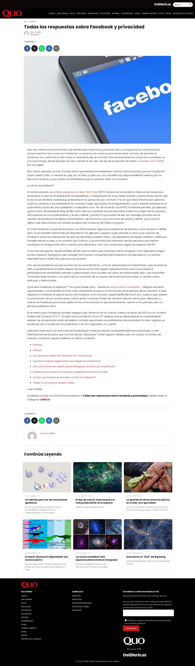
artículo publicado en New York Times (75, 192)
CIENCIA (52, 13)
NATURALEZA (93, 13)
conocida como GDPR (151, 161)
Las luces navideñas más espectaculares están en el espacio (96, 558)
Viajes (137, 13)
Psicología (81, 13)
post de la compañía (127, 287)
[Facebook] (27, 48)
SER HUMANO (62, 13)
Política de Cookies (80, 607)
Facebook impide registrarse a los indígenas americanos (67, 361)
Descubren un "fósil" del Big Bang (145, 556)
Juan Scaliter (35, 32)
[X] (34, 48)
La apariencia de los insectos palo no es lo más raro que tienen (148, 501)
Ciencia (37, 350)
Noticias (37, 344)
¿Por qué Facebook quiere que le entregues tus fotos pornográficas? (74, 366)
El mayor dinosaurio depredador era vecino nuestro (46, 558)
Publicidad (77, 610)
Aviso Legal (77, 599)
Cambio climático (149, 13)
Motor (168, 13)
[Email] (56, 48)
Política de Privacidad (82, 603)
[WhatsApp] (42, 48)
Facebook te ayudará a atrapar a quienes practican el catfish (70, 372)
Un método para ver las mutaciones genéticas (46, 501)
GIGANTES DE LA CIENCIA (183, 13)
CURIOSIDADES (127, 13)
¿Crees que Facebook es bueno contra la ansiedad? (64, 377)
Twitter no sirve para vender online (53, 382)
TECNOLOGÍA (105, 13)
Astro (161, 13)
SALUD (72, 13)
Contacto (76, 596)
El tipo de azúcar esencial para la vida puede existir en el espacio (95, 501)
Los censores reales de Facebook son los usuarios (62, 355)
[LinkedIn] (49, 48)
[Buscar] (190, 4)
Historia (115, 13)
